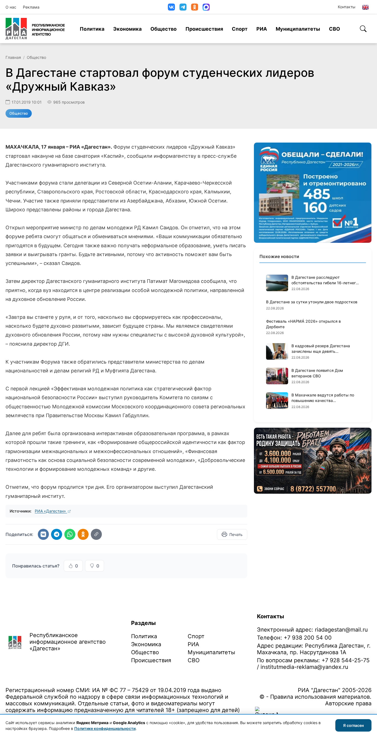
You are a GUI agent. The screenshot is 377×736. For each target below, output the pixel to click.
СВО (334, 29)
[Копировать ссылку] (96, 534)
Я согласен (353, 725)
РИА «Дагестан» (51, 511)
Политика (92, 29)
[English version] (365, 7)
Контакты (346, 6)
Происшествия (204, 29)
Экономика (127, 29)
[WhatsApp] (69, 534)
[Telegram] (183, 7)
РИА (261, 29)
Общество (163, 29)
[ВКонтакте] (171, 7)
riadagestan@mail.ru (341, 629)
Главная (13, 57)
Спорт (240, 29)
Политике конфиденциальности (105, 728)
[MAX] (206, 7)
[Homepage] (35, 29)
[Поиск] (363, 28)
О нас (11, 7)
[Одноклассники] (194, 7)
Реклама (31, 7)
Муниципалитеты (298, 29)
